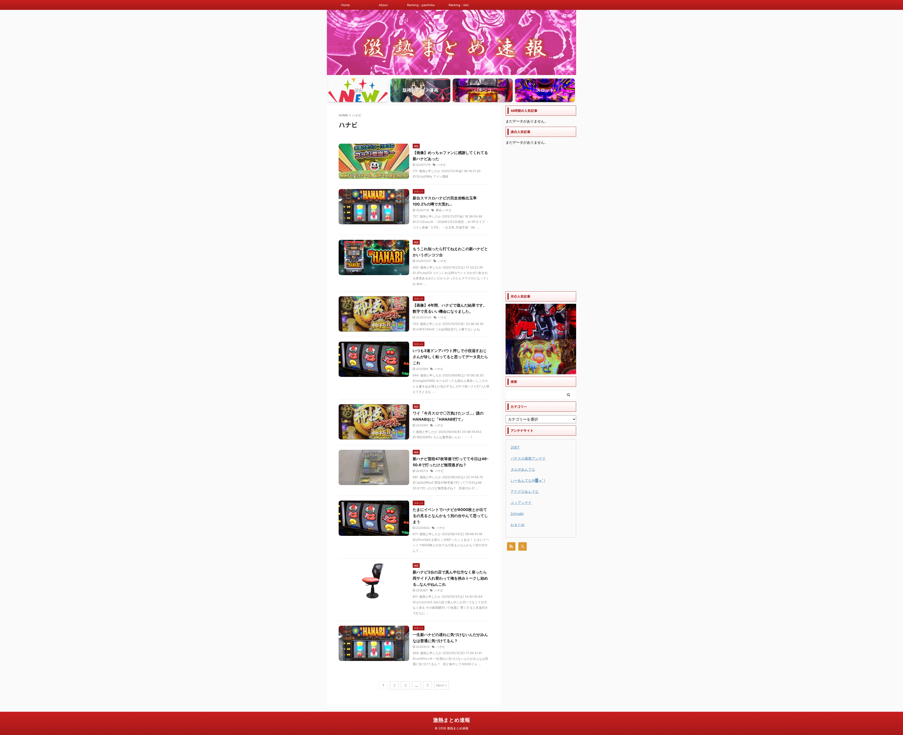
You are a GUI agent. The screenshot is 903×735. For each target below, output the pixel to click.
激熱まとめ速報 (451, 720)
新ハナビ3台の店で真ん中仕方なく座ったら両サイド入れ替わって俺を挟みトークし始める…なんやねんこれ (450, 578)
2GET (515, 447)
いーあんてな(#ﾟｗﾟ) (528, 480)
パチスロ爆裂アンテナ (528, 458)
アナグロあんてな (525, 491)
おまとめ (518, 524)
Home (345, 5)
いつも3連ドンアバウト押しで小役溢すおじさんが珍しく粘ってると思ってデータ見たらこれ (450, 356)
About (383, 5)
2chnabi (517, 513)
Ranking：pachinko (421, 5)
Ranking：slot (459, 5)
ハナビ (441, 164)
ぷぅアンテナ (521, 502)
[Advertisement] (541, 218)
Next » (441, 685)
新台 (439, 210)
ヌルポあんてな (523, 469)
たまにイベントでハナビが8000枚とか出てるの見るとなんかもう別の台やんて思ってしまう (450, 515)
